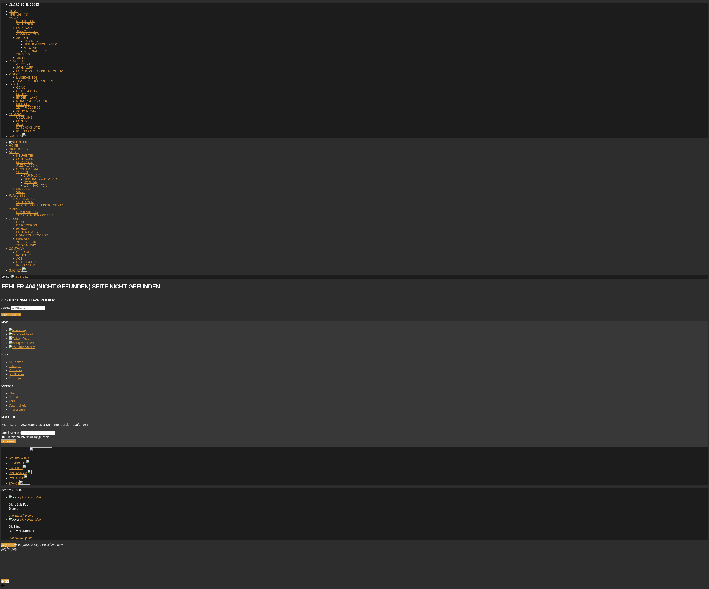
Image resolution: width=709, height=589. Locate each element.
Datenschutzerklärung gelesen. (27, 437)
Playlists (17, 61)
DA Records (26, 91)
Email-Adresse (11, 433)
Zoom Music (26, 110)
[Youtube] (7, 581)
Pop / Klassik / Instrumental (40, 71)
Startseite (11, 314)
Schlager (25, 24)
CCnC (20, 87)
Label (14, 84)
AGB (19, 124)
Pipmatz (23, 104)
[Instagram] (4, 581)
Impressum (25, 130)
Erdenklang (27, 97)
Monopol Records (32, 101)
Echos (21, 94)
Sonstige (15, 378)
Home (13, 11)
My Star (30, 47)
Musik (14, 17)
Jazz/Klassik (27, 31)
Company (16, 114)
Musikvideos (27, 77)
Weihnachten (35, 51)
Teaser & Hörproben (34, 81)
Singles (23, 54)
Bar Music (32, 41)
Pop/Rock (24, 27)
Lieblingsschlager (40, 44)
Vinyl (20, 57)
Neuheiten (25, 21)
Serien (22, 37)
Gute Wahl (25, 64)
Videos (15, 74)
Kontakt (23, 120)
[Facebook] (2, 581)
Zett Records (28, 107)
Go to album (12, 490)
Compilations (28, 34)
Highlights (18, 14)
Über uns (24, 117)
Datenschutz (28, 127)
